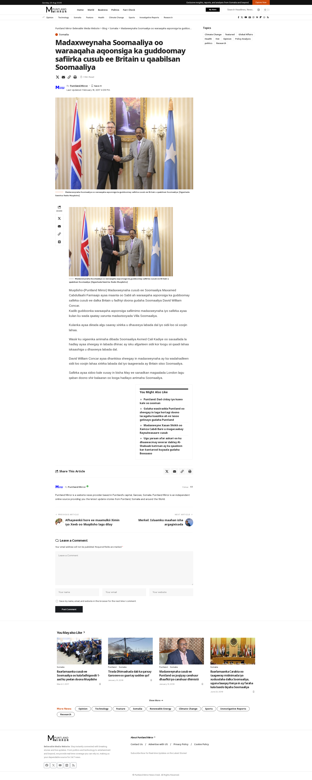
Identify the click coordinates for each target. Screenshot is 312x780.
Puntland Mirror (79, 85)
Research (168, 17)
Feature (89, 17)
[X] (242, 17)
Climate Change (116, 17)
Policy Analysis (243, 38)
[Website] (191, 487)
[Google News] (250, 17)
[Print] (75, 77)
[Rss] (268, 17)
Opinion (49, 17)
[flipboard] (261, 17)
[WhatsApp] (264, 17)
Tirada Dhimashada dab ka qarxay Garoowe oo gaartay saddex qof (129, 673)
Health (101, 17)
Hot (217, 38)
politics (208, 43)
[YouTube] (246, 17)
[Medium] (257, 17)
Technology (63, 17)
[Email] (63, 77)
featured (230, 34)
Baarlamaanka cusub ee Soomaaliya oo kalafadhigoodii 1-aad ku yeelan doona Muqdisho (78, 675)
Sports (132, 17)
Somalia (77, 17)
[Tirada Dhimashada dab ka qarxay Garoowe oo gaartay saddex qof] (130, 651)
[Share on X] (57, 77)
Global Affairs (246, 34)
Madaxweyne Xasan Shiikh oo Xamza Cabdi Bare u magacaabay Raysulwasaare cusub (161, 429)
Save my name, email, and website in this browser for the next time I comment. (97, 601)
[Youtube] (60, 765)
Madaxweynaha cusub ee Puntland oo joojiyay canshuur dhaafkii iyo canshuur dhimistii (179, 675)
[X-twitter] (53, 765)
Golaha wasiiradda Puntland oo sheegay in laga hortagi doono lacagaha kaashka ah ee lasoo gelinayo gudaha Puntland (162, 414)
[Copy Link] (69, 77)
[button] (261, 2)
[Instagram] (253, 17)
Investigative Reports (149, 17)
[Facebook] (238, 17)
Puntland (112, 667)
